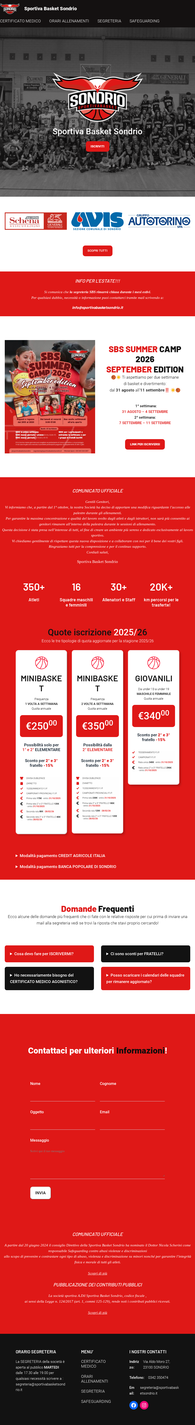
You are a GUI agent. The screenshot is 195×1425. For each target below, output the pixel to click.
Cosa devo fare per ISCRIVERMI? (43, 953)
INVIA (40, 1192)
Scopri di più (97, 1313)
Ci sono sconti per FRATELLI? (137, 953)
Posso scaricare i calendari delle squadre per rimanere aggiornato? (145, 978)
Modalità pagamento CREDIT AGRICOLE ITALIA (62, 855)
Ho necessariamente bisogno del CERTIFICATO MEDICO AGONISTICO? (44, 978)
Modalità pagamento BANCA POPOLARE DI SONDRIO (68, 866)
